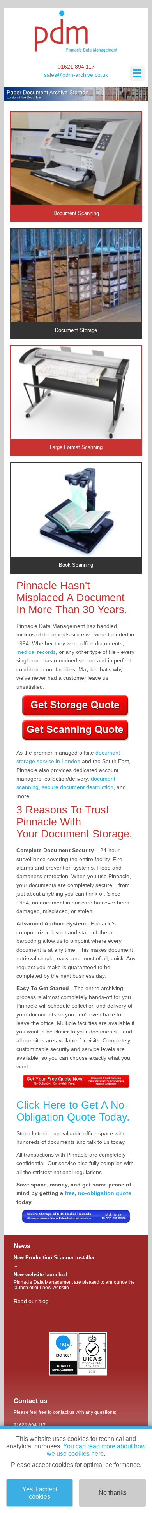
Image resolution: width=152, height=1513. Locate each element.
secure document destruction (77, 787)
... (55, 1261)
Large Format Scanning (76, 447)
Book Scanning (76, 565)
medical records (36, 652)
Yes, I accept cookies (39, 1493)
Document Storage (76, 330)
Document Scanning (76, 213)
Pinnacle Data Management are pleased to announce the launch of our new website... (74, 1281)
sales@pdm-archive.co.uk (76, 75)
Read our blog (31, 1301)
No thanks (113, 1492)
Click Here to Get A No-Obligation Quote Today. (73, 1111)
